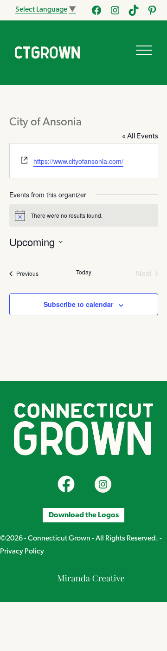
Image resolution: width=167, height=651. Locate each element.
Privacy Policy (22, 551)
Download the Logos (84, 515)
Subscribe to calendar (78, 304)
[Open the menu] (144, 50)
